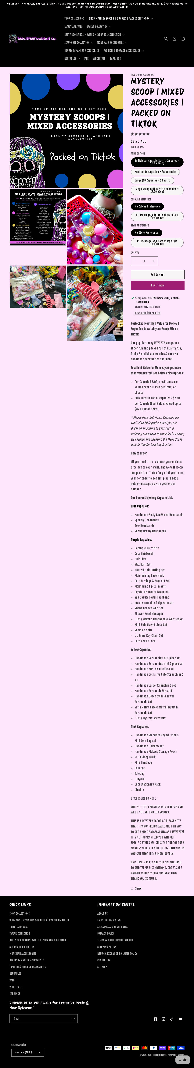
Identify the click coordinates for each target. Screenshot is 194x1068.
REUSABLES (15, 973)
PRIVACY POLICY (105, 933)
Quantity (135, 252)
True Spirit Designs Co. (157, 1055)
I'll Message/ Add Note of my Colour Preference (157, 216)
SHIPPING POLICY (106, 947)
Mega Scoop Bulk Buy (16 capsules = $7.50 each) (157, 190)
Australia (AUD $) (24, 1052)
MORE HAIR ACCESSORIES (22, 953)
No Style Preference (146, 232)
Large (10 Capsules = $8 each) (152, 180)
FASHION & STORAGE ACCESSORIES (27, 967)
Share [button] (138, 888)
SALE (11, 980)
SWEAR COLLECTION (19, 933)
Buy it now (157, 285)
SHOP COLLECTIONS (19, 913)
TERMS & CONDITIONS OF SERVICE (115, 940)
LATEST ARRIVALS (18, 926)
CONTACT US (103, 960)
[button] (120, 19)
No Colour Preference (147, 206)
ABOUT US (102, 913)
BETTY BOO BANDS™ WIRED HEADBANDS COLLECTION (37, 940)
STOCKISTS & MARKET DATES (112, 926)
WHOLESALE (15, 987)
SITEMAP (102, 967)
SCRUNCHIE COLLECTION (22, 947)
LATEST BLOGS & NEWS (109, 920)
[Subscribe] (73, 1018)
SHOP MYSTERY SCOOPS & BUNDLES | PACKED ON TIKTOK (39, 920)
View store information (147, 313)
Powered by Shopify (176, 1055)
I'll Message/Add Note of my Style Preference (157, 242)
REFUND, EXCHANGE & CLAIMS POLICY (117, 953)
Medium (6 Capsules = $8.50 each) (155, 172)
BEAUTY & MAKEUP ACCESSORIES (26, 960)
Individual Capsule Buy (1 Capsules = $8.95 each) (157, 162)
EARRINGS (14, 993)
